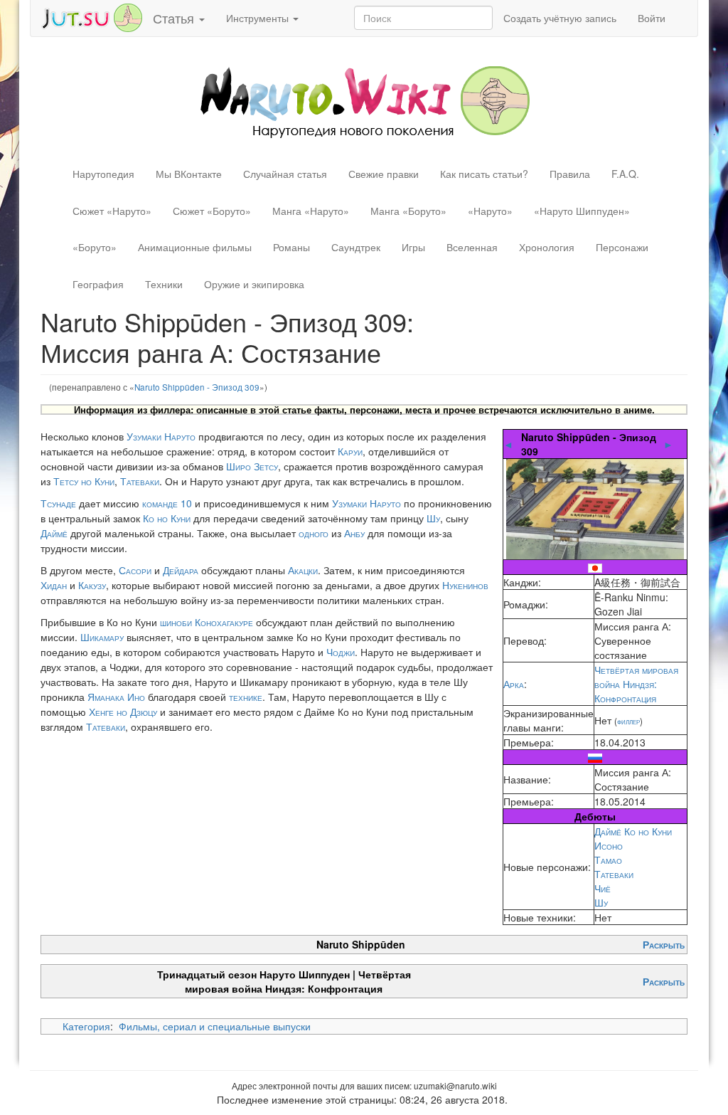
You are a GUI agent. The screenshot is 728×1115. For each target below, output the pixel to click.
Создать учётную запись (559, 18)
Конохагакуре (224, 622)
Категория (86, 1026)
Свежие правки (383, 174)
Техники (164, 284)
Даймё (54, 533)
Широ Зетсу (252, 466)
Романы (291, 247)
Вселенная (472, 247)
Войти (651, 18)
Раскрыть (664, 944)
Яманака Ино (116, 696)
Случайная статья (285, 174)
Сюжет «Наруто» (112, 211)
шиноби (176, 622)
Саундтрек (355, 247)
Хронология (546, 247)
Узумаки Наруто (161, 436)
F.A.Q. (625, 174)
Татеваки (613, 874)
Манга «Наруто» (310, 211)
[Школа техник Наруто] (91, 16)
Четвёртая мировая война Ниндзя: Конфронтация (636, 683)
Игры (413, 247)
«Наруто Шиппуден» (582, 211)
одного (313, 533)
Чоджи (340, 652)
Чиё (602, 888)
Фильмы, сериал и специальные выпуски (215, 1026)
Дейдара (180, 570)
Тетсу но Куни (83, 481)
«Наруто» (490, 211)
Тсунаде (58, 503)
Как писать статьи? (484, 174)
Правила (570, 174)
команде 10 (167, 503)
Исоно (608, 845)
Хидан (54, 585)
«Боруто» (95, 247)
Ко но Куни (167, 518)
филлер (628, 720)
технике (245, 696)
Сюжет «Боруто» (212, 211)
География (98, 284)
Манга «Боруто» (408, 211)
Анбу (354, 533)
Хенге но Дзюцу (123, 711)
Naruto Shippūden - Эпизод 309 (196, 387)
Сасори (135, 570)
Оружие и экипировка (254, 284)
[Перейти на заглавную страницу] (364, 100)
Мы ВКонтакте (189, 174)
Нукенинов (465, 585)
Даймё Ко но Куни (633, 831)
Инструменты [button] (258, 18)
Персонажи (622, 247)
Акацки (303, 570)
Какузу (92, 585)
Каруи (350, 451)
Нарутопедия (103, 174)
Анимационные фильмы (195, 247)
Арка (513, 684)
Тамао (608, 859)
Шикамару (102, 637)
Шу (601, 902)
